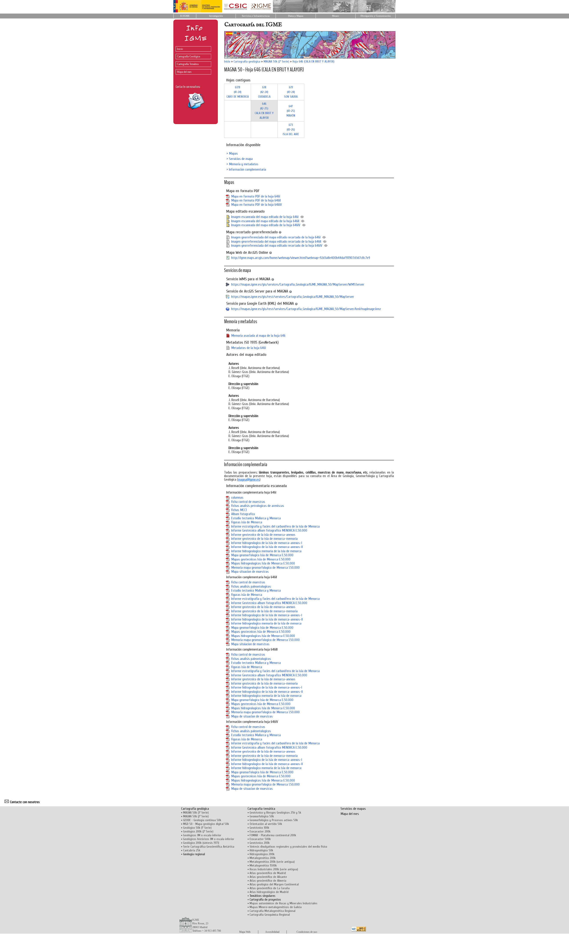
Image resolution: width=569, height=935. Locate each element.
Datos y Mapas (295, 16)
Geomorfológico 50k (262, 816)
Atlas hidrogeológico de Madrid (269, 892)
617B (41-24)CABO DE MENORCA (237, 92)
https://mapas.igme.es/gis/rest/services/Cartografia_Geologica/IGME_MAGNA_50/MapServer (292, 297)
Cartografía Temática (187, 64)
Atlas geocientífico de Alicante (268, 877)
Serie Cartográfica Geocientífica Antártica (208, 846)
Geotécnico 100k (259, 828)
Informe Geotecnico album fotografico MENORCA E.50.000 (269, 530)
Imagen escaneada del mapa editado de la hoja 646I (265, 217)
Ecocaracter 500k (260, 839)
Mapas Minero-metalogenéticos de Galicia (276, 907)
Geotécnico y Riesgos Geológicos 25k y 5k (275, 812)
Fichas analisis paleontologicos (251, 586)
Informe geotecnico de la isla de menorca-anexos (263, 535)
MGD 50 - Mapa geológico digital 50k (206, 824)
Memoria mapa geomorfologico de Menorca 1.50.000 (265, 568)
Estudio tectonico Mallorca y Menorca (256, 518)
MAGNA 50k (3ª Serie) (196, 812)
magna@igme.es (249, 480)
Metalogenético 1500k (263, 865)
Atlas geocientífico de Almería (268, 881)
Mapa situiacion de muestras (250, 644)
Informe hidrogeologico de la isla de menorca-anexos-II (267, 547)
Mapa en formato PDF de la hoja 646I (255, 196)
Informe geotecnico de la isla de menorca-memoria (264, 539)
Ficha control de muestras (248, 502)
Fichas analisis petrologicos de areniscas (257, 506)
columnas (237, 498)
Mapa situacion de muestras (250, 572)
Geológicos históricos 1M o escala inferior (208, 839)
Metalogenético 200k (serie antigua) (272, 862)
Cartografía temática (261, 809)
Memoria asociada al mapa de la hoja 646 (258, 336)
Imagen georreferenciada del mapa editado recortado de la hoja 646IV (276, 246)
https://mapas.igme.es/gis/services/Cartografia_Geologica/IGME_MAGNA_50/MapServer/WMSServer (297, 284)
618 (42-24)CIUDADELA (264, 92)
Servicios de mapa (241, 159)
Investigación (216, 16)
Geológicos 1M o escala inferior (202, 835)
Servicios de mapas (353, 809)
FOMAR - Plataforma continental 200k (273, 835)
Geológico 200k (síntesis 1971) (201, 843)
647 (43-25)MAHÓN (291, 110)
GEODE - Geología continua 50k (202, 820)
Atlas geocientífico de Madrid (268, 873)
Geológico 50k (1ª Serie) (197, 828)
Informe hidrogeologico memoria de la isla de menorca (266, 551)
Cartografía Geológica (188, 56)
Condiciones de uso (307, 931)
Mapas (233, 153)
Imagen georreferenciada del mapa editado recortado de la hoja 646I (276, 237)
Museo (335, 16)
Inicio (180, 48)
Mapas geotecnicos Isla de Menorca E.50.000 (261, 559)
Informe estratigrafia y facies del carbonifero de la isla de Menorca (275, 526)
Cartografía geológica (247, 61)
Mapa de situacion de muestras (252, 716)
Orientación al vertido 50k (266, 824)
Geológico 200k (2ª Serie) (198, 831)
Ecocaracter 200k (260, 831)
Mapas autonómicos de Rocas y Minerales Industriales (283, 903)
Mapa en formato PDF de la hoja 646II (256, 200)
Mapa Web (244, 931)
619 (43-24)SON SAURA (291, 92)
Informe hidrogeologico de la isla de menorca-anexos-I (266, 543)
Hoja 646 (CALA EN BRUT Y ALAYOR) (314, 61)
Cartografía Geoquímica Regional (270, 915)
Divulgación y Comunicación (376, 16)
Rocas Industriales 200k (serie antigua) (274, 869)
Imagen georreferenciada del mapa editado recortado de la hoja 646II (276, 242)
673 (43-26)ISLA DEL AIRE (291, 129)
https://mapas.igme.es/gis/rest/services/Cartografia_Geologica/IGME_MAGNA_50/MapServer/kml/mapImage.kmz (306, 309)
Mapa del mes (184, 71)
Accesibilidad (272, 931)
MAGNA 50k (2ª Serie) (276, 61)
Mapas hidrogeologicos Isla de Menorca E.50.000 (263, 563)
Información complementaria (247, 169)
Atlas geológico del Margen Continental (274, 884)
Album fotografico (243, 514)
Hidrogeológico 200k (262, 854)
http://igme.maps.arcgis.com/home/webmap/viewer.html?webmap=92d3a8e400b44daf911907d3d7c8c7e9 (300, 258)
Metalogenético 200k (263, 858)
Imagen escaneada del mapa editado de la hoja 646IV (265, 225)
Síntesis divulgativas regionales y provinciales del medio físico (288, 846)
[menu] (192, 59)
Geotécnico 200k (260, 843)
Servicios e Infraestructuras (256, 16)
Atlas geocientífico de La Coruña (270, 888)
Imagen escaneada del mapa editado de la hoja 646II (265, 221)
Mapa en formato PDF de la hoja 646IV (256, 205)
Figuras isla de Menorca (246, 522)
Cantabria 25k (191, 850)
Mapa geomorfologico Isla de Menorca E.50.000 (262, 555)
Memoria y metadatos (243, 164)
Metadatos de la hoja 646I (248, 348)
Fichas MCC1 (239, 510)
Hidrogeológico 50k (261, 850)
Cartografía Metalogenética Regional (272, 911)
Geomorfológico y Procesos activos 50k (274, 820)
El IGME (185, 16)
